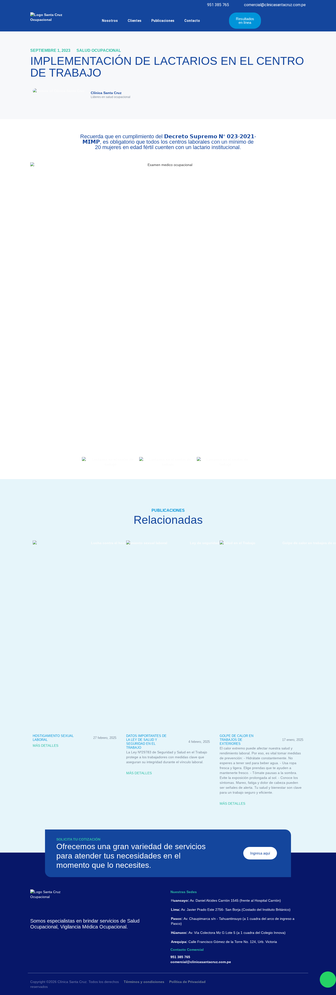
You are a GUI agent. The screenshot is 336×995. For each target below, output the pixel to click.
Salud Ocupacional (98, 50)
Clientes (134, 21)
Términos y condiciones (144, 982)
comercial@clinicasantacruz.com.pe (275, 4)
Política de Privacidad (187, 982)
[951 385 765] (202, 5)
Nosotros (110, 21)
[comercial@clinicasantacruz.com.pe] (240, 5)
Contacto (192, 21)
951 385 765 (218, 4)
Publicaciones (162, 21)
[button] (259, 95)
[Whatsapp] (328, 979)
